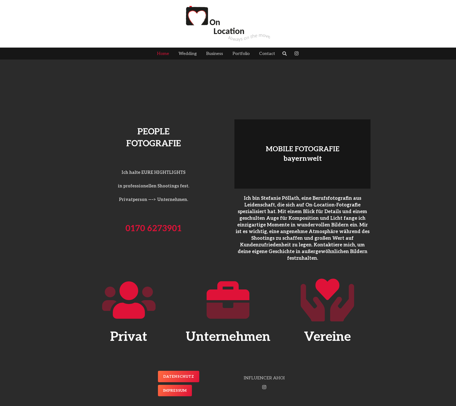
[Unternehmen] (228, 300)
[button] (278, 53)
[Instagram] (296, 53)
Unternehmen (228, 337)
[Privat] (129, 300)
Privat (128, 337)
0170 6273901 (153, 228)
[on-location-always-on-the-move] (228, 24)
